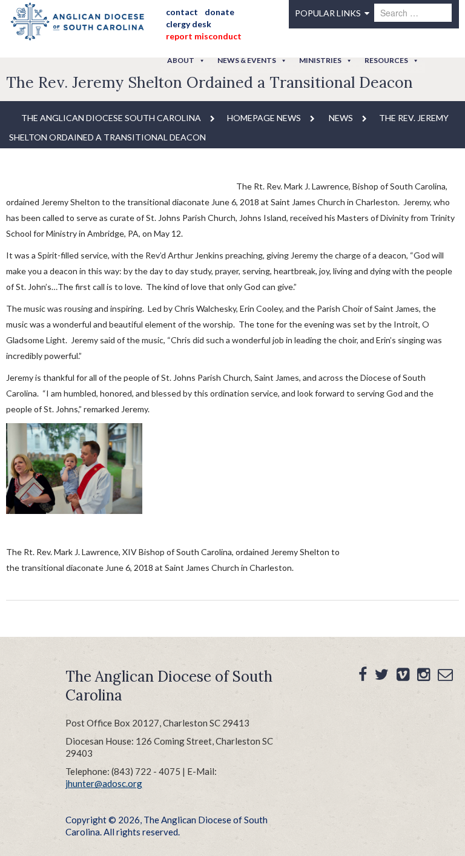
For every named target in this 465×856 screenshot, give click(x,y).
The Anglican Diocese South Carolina (111, 118)
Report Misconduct (204, 36)
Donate (219, 12)
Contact (182, 12)
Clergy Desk (188, 24)
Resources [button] (386, 60)
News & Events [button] (246, 60)
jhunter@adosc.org (103, 783)
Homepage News (264, 118)
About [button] (180, 60)
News (341, 118)
